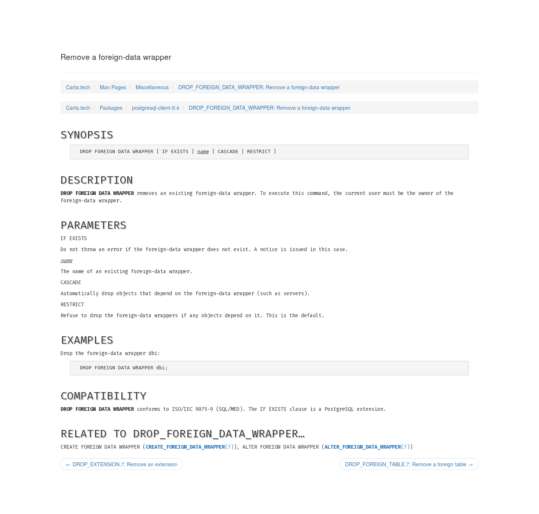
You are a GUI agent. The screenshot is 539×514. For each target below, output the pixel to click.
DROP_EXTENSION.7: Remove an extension (121, 464)
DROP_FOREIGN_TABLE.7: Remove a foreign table (409, 464)
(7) (190, 447)
